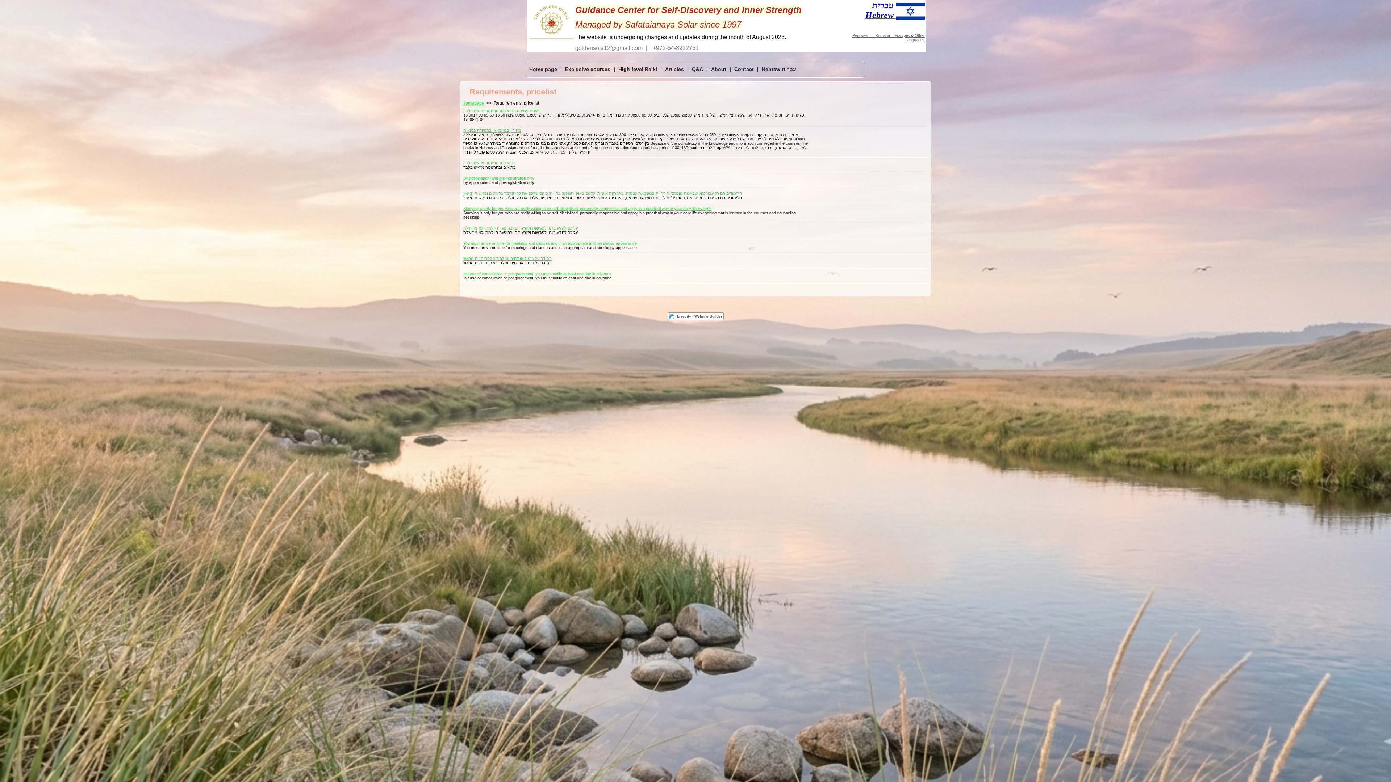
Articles (674, 69)
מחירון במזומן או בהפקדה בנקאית (492, 130)
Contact (744, 69)
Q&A (697, 69)
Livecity (684, 316)
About (718, 69)
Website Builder (708, 316)
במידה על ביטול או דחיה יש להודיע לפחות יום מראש (507, 258)
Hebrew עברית (779, 69)
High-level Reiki (637, 69)
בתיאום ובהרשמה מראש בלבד (489, 163)
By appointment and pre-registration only (498, 178)
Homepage (473, 103)
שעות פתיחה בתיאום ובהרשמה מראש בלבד (501, 111)
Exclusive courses (587, 69)
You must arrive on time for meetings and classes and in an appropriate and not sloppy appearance (550, 243)
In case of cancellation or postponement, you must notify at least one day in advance (537, 274)
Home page (543, 69)
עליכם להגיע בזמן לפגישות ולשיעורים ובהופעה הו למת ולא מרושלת (520, 228)
